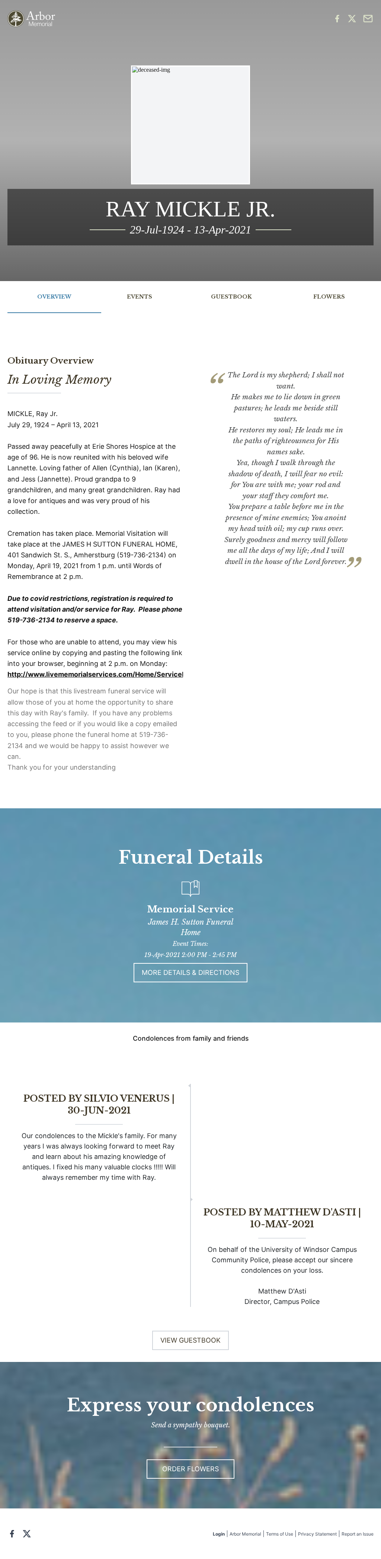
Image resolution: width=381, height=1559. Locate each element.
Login (219, 1534)
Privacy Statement (317, 1534)
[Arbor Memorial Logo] (31, 18)
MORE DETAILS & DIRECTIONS (190, 972)
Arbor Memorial (245, 1534)
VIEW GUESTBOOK (190, 1340)
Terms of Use (279, 1534)
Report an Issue (358, 1534)
